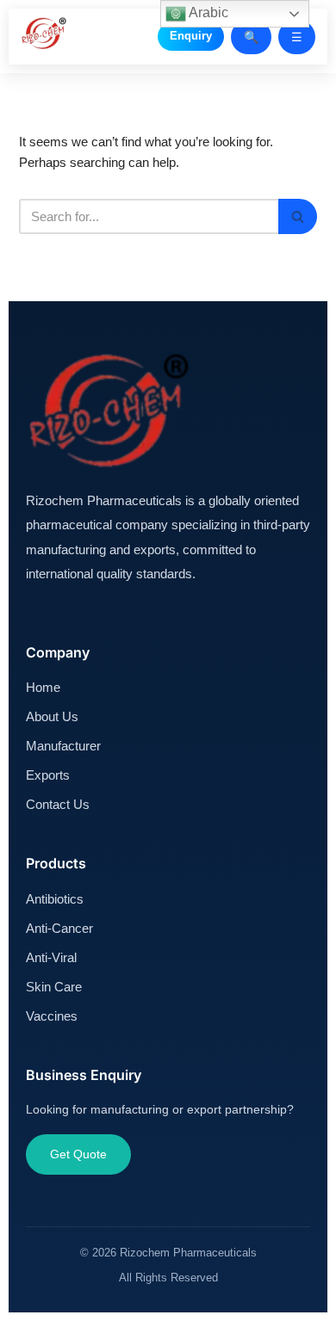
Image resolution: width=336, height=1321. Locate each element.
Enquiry (191, 35)
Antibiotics (55, 899)
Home (43, 687)
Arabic (207, 12)
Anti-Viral (51, 957)
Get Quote (78, 1154)
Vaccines (52, 1016)
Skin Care (54, 986)
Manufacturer (63, 745)
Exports (48, 775)
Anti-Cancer (59, 928)
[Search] (297, 216)
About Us (52, 716)
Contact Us (58, 804)
